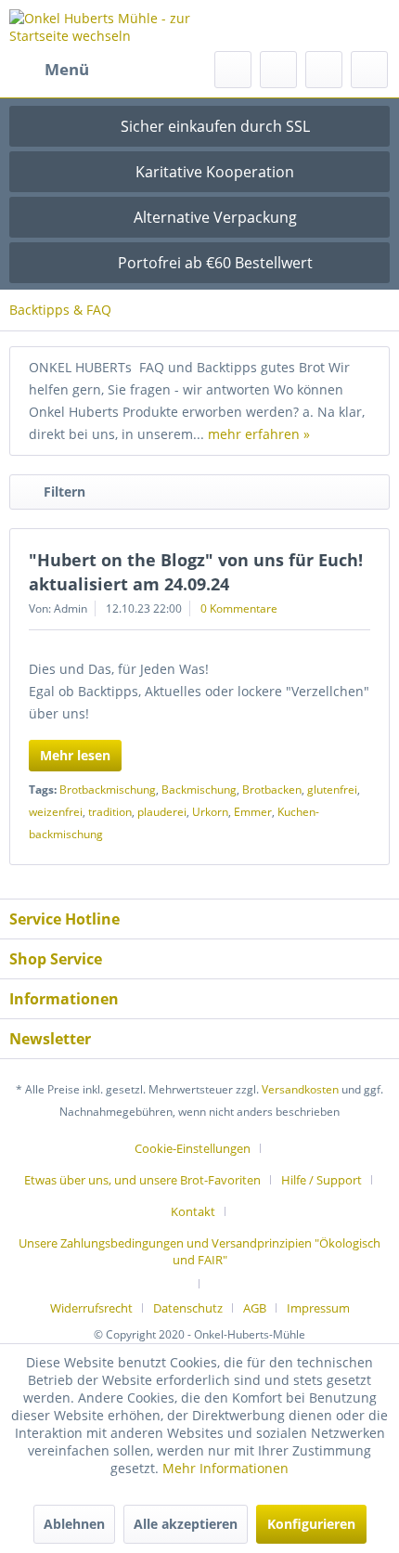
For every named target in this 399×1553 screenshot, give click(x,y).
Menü (67, 69)
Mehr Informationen (225, 1468)
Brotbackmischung (107, 789)
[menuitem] (49, 69)
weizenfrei (56, 812)
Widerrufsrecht (91, 1308)
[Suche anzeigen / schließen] (232, 69)
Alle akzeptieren (186, 1524)
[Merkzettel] (278, 69)
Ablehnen (74, 1524)
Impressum (318, 1308)
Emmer (253, 812)
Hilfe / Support (321, 1179)
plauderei (162, 812)
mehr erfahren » (259, 434)
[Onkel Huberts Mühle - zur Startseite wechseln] (104, 25)
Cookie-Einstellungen (193, 1148)
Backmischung (199, 789)
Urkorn (210, 812)
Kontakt (193, 1211)
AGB (254, 1308)
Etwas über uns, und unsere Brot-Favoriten (142, 1179)
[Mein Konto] (323, 69)
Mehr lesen (75, 755)
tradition (110, 812)
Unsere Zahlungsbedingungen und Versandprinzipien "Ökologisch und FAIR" (199, 1251)
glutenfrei (332, 789)
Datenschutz (188, 1308)
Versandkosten (300, 1089)
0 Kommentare (238, 608)
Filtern (64, 491)
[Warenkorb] (369, 69)
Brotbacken (272, 789)
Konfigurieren (311, 1524)
